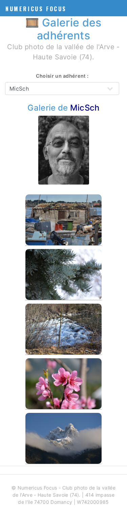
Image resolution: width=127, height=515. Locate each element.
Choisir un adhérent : (62, 76)
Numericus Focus (36, 9)
